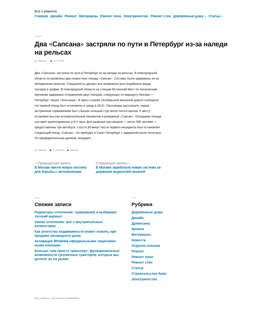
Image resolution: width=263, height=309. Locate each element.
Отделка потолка (146, 245)
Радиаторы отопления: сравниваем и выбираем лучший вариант (76, 214)
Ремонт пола (110, 15)
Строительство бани (149, 273)
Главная (41, 15)
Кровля (138, 228)
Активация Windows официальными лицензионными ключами (75, 242)
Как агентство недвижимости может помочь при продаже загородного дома (75, 233)
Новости (42, 60)
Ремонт (71, 15)
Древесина (141, 223)
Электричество (135, 15)
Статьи (214, 15)
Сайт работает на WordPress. (65, 298)
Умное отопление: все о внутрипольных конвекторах (69, 223)
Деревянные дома (188, 15)
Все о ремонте (46, 11)
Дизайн (56, 15)
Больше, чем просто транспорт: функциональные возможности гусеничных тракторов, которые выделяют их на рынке (77, 254)
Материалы (88, 15)
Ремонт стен (161, 15)
